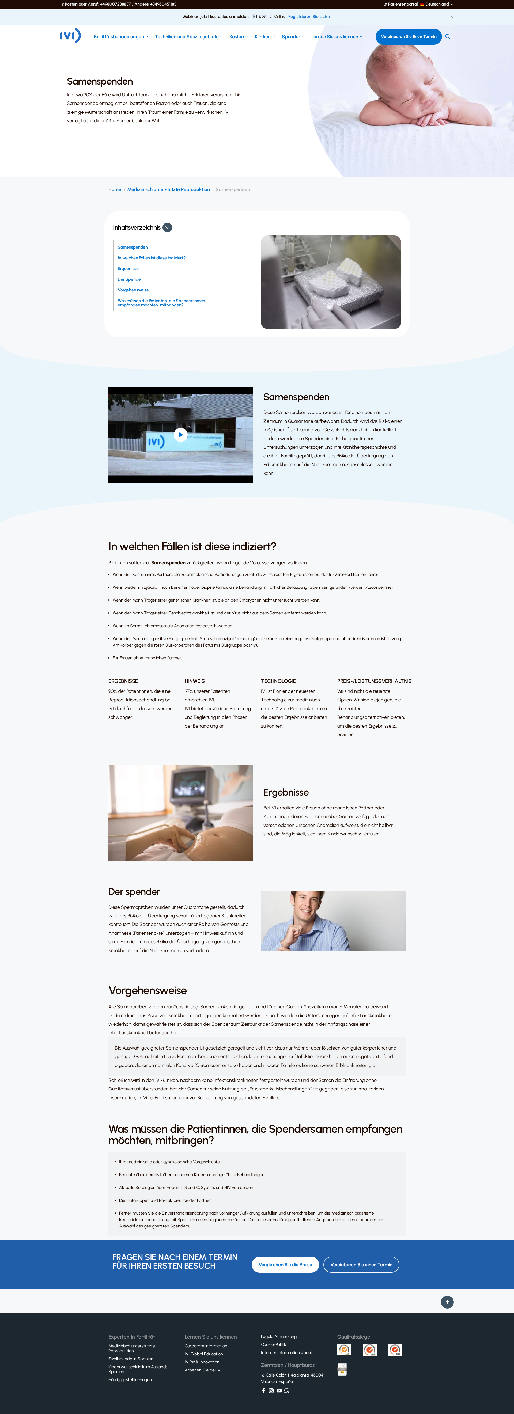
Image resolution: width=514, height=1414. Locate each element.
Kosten (237, 37)
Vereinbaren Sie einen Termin (361, 1265)
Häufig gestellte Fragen (130, 1379)
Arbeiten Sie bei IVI (203, 1370)
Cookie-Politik (273, 1344)
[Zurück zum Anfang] (447, 1302)
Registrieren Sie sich (307, 16)
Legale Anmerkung (279, 1336)
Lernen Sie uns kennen (335, 37)
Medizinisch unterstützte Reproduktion (168, 189)
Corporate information (206, 1346)
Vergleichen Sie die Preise (285, 1265)
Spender (291, 37)
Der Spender (130, 279)
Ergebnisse (128, 269)
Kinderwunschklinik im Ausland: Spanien (137, 1369)
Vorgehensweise (133, 290)
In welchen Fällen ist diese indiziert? (152, 258)
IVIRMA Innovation (202, 1362)
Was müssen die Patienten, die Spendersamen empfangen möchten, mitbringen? (161, 303)
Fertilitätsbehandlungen (119, 37)
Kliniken (263, 37)
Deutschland (437, 4)
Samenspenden (133, 247)
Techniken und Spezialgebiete (186, 37)
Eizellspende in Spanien (130, 1358)
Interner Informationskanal (286, 1352)
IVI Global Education (204, 1354)
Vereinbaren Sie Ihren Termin (409, 36)
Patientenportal (403, 4)
